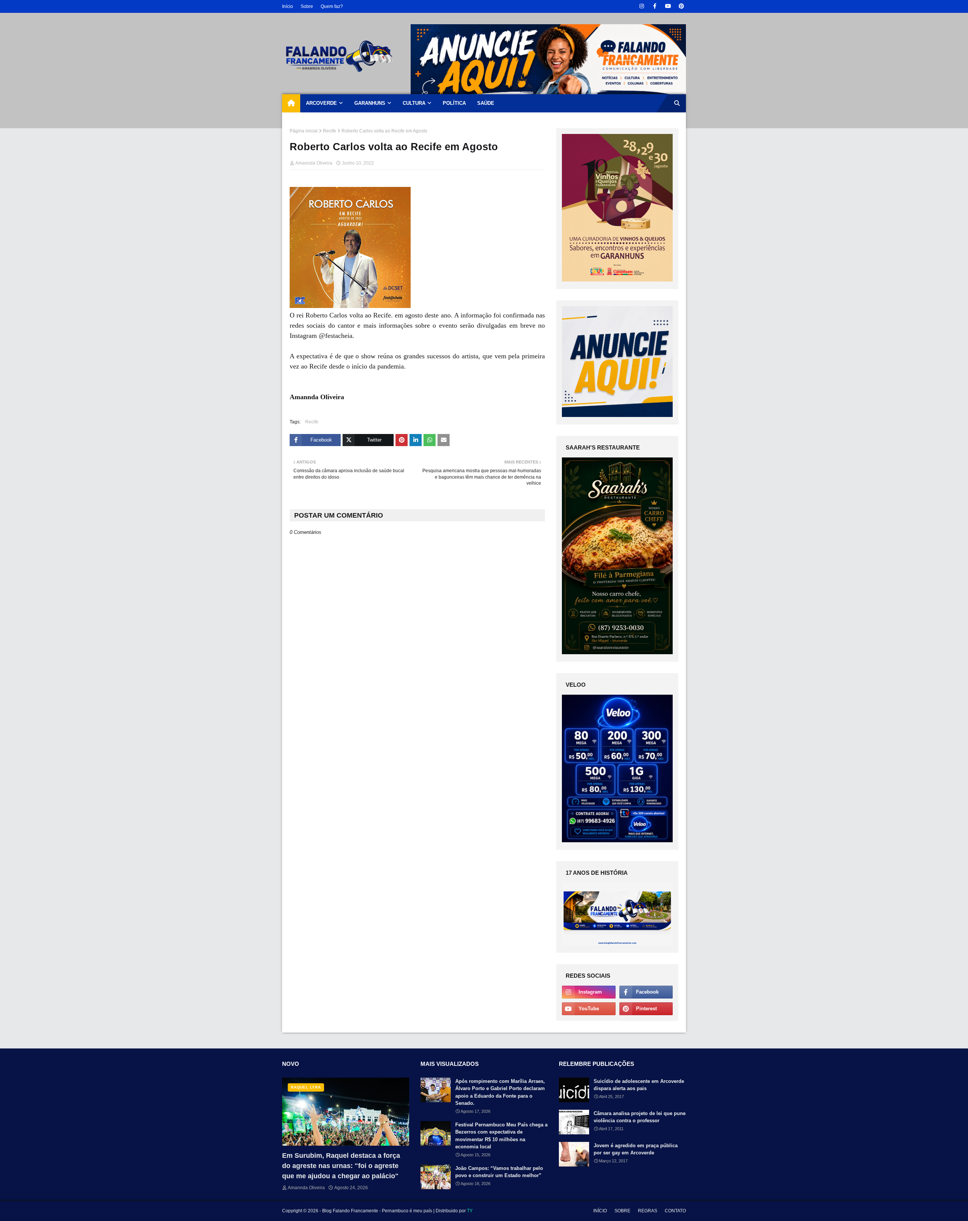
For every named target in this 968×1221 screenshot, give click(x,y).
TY (470, 1210)
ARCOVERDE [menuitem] (321, 103)
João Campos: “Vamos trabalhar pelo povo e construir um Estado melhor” (499, 1172)
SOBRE (622, 1210)
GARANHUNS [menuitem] (369, 103)
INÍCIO (600, 1210)
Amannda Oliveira (313, 163)
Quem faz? (332, 6)
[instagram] (641, 6)
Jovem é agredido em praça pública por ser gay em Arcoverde (636, 1149)
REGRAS (647, 1210)
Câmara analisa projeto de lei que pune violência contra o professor (640, 1117)
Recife (329, 131)
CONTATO (675, 1210)
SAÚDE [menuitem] (485, 103)
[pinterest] (681, 6)
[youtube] (668, 6)
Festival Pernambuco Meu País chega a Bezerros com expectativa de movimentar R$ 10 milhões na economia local (501, 1136)
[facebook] (654, 6)
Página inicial (304, 131)
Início (287, 6)
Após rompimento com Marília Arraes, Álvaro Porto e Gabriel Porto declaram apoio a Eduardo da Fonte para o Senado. (500, 1092)
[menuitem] (291, 103)
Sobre (307, 6)
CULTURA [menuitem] (414, 103)
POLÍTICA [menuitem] (454, 103)
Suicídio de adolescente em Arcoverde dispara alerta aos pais (639, 1085)
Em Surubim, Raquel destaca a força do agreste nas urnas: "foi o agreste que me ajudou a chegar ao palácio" (341, 1166)
